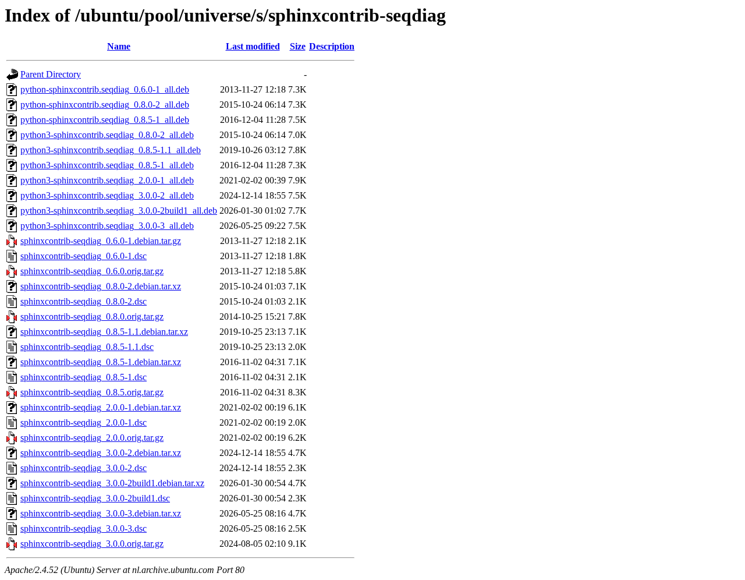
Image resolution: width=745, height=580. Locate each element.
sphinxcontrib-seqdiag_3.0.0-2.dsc (83, 468)
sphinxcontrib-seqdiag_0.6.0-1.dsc (83, 256)
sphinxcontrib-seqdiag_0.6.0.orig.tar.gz (92, 271)
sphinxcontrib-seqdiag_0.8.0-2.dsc (83, 301)
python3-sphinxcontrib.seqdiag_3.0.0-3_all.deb (107, 226)
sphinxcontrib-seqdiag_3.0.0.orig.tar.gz (92, 544)
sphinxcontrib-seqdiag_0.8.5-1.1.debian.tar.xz (104, 332)
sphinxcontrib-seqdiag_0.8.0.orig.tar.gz (92, 316)
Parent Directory (50, 74)
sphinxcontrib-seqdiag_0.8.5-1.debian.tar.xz (100, 362)
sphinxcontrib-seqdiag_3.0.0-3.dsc (83, 528)
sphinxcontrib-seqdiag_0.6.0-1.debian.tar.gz (100, 241)
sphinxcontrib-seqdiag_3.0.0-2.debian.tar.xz (100, 453)
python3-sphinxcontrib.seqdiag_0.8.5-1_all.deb (107, 165)
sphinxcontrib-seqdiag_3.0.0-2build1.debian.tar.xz (112, 483)
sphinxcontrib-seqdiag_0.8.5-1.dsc (83, 377)
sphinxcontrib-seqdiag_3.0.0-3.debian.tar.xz (100, 513)
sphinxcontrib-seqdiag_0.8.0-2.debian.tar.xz (100, 286)
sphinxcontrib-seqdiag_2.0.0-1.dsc (83, 422)
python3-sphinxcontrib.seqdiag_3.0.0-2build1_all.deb (118, 210)
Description (331, 46)
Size (298, 46)
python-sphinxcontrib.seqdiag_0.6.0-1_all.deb (104, 89)
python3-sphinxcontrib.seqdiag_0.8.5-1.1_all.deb (110, 150)
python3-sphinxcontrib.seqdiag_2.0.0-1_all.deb (107, 180)
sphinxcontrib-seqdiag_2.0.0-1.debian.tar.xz (100, 407)
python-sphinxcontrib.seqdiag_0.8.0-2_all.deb (104, 104)
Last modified (253, 46)
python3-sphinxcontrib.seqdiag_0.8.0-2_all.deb (107, 135)
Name (118, 46)
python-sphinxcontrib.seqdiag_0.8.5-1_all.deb (104, 120)
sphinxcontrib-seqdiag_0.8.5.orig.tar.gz (92, 392)
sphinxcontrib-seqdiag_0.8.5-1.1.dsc (87, 347)
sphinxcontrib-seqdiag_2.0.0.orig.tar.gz (92, 438)
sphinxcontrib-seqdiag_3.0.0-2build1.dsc (95, 498)
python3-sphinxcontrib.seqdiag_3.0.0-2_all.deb (107, 195)
